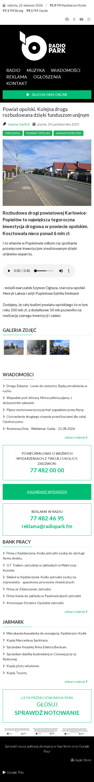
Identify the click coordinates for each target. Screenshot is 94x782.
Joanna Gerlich (19, 124)
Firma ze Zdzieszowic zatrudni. (28, 589)
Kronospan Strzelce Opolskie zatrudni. (35, 603)
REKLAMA (16, 76)
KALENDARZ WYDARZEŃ (47, 492)
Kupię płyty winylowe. (23, 666)
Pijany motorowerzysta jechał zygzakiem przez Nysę (45, 410)
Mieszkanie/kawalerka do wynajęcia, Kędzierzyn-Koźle (46, 633)
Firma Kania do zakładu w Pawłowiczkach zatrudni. (43, 596)
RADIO (13, 70)
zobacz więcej (75, 437)
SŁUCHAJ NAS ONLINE (49, 94)
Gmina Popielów (68, 133)
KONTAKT (16, 83)
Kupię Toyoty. (16, 673)
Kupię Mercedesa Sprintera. (27, 640)
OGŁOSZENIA (47, 76)
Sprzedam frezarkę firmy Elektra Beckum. (36, 647)
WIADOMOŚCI (66, 70)
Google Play (15, 772)
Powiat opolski (38, 133)
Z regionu (12, 133)
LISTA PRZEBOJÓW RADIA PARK (47, 706)
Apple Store (82, 760)
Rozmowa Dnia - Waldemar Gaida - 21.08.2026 (41, 428)
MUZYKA (36, 70)
